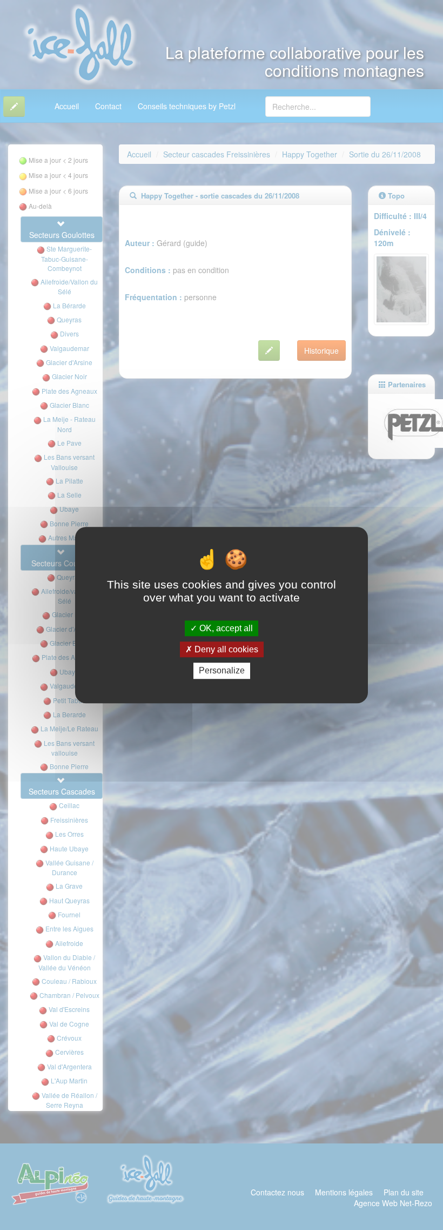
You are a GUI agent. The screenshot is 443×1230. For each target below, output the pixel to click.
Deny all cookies (225, 649)
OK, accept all (225, 628)
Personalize (222, 671)
